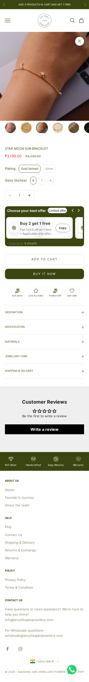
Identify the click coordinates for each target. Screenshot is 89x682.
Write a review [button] (44, 429)
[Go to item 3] (42, 127)
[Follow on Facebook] (7, 648)
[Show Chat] (73, 669)
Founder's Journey (19, 497)
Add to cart (44, 259)
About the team (17, 505)
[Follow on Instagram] (20, 648)
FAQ (8, 527)
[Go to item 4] (57, 127)
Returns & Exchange (20, 550)
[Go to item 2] (26, 127)
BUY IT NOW (44, 274)
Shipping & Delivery (20, 542)
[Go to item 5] (73, 127)
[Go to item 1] (10, 127)
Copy (63, 228)
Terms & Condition (19, 587)
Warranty (12, 558)
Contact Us (13, 535)
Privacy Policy (15, 580)
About (9, 490)
